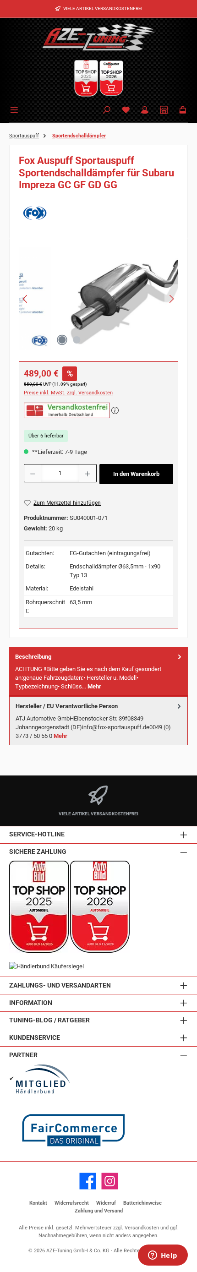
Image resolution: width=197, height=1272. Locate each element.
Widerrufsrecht (72, 1203)
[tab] (98, 671)
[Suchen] (106, 111)
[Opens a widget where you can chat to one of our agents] (162, 1256)
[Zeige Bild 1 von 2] (62, 340)
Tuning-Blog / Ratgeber (49, 1020)
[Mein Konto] (144, 111)
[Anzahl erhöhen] (87, 473)
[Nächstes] (171, 299)
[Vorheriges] (26, 299)
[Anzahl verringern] (32, 473)
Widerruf (106, 1203)
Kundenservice (34, 1038)
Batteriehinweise (142, 1203)
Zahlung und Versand (99, 1211)
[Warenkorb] (182, 111)
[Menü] (16, 109)
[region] (98, 301)
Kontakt (38, 1203)
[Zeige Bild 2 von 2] (76, 340)
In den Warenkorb (136, 473)
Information (30, 1003)
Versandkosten (142, 1228)
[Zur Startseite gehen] (98, 36)
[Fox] (98, 213)
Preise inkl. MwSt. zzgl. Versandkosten (68, 393)
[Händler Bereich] (164, 111)
